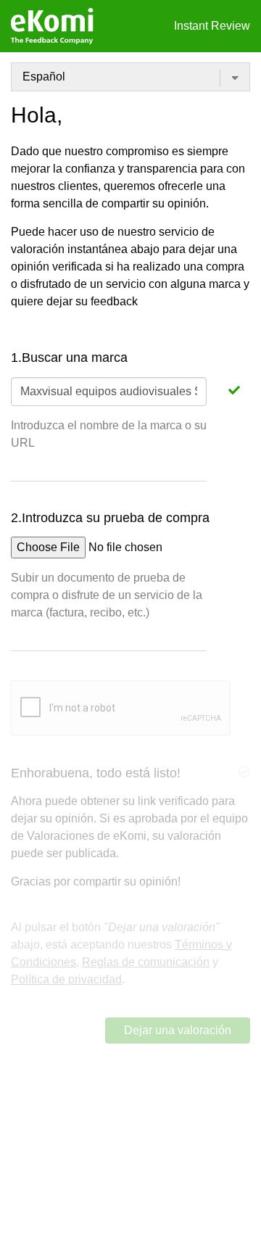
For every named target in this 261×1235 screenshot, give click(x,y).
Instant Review (212, 26)
